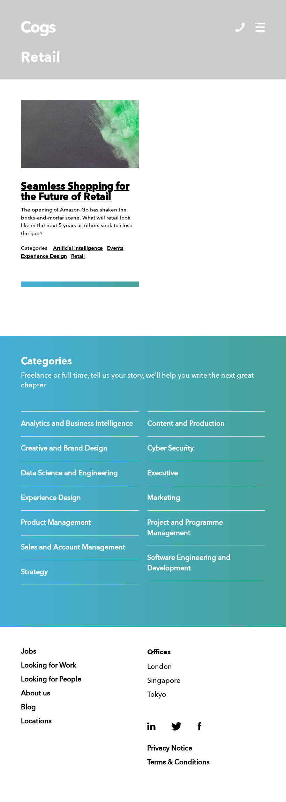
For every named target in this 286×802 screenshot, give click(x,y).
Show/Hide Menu (260, 27)
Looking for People (51, 679)
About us (35, 693)
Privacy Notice (169, 748)
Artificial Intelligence (78, 248)
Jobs (28, 651)
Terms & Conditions (178, 762)
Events (115, 248)
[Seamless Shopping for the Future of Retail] (80, 134)
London (159, 667)
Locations (36, 721)
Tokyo (156, 695)
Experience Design (44, 256)
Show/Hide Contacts (240, 27)
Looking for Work (48, 665)
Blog (28, 707)
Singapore (163, 681)
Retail (78, 256)
